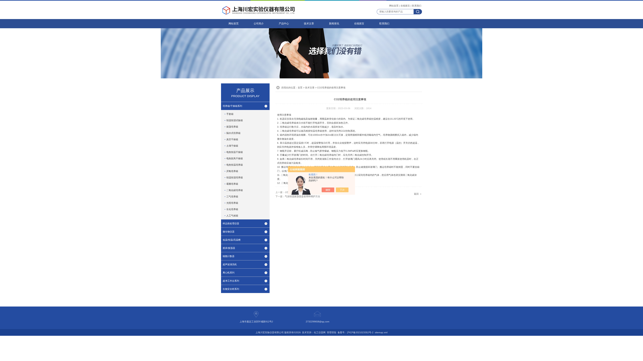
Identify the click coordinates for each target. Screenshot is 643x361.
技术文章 (309, 23)
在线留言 (405, 5)
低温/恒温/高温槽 (231, 239)
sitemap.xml (381, 332)
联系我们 (416, 5)
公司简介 (259, 23)
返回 (416, 194)
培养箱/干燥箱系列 (232, 106)
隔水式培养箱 (233, 133)
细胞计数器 (228, 256)
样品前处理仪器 (231, 223)
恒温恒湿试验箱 (234, 120)
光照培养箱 (232, 203)
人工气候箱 (232, 215)
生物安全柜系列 (231, 289)
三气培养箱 (232, 196)
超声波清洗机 (230, 264)
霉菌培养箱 (232, 184)
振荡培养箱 (232, 126)
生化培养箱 (232, 209)
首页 (300, 87)
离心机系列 (228, 272)
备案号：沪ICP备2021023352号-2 (355, 332)
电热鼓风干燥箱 (234, 158)
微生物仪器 (228, 231)
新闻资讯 (334, 23)
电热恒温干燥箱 (234, 152)
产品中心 (284, 23)
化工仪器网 (320, 332)
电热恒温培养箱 (234, 164)
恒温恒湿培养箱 (234, 177)
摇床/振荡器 (229, 248)
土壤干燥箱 (232, 145)
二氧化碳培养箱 (234, 190)
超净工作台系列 (231, 280)
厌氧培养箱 (232, 171)
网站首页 (394, 5)
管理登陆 (331, 332)
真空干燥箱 (232, 139)
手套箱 (229, 114)
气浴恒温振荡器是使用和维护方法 (302, 196)
